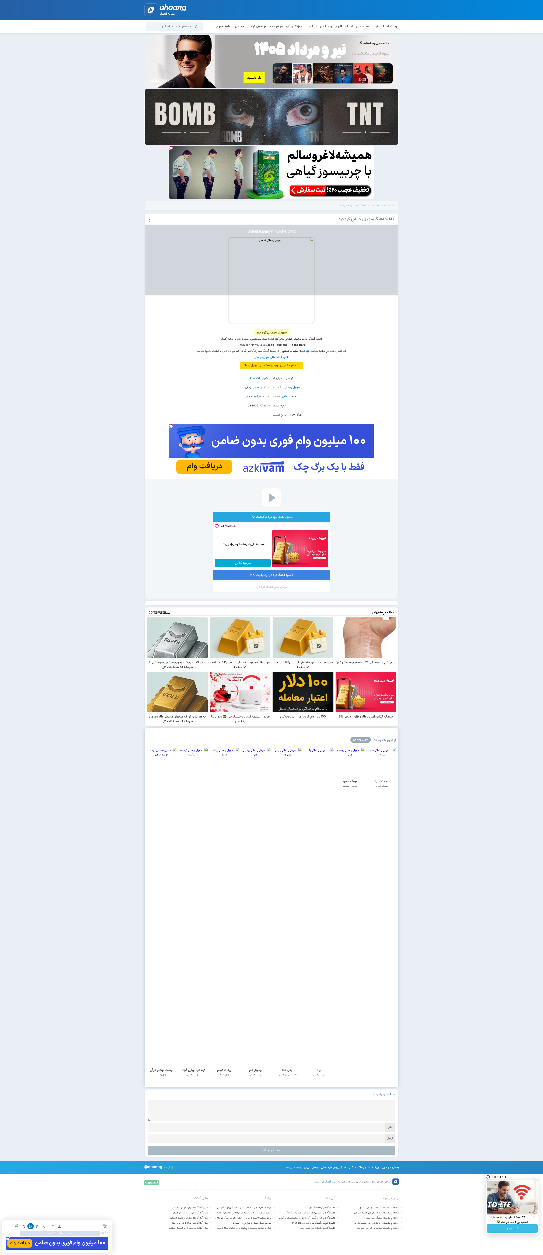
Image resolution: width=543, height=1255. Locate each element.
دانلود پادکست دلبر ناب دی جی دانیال (379, 1207)
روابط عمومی (223, 26)
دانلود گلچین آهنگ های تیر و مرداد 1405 (313, 1223)
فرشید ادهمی (252, 396)
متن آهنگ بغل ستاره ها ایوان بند (190, 1223)
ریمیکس (326, 26)
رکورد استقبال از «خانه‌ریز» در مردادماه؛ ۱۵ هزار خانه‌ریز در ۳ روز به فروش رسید (243, 1212)
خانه (391, 205)
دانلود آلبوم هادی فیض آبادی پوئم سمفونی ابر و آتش (307, 1218)
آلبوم (338, 26)
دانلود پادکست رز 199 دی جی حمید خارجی (376, 1212)
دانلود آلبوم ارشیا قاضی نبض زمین (317, 1228)
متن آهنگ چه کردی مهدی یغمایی (189, 1207)
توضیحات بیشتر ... (292, 1167)
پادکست (311, 26)
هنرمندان (362, 26)
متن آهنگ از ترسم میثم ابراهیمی (190, 1212)
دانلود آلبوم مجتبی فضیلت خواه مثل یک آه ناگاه (309, 1212)
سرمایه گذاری (243, 562)
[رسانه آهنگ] (173, 8)
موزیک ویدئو (294, 26)
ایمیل (390, 1138)
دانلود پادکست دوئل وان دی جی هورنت (378, 1228)
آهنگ (349, 26)
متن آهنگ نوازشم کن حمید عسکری (188, 1218)
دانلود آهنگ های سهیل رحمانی (271, 357)
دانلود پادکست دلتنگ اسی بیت (382, 1218)
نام (390, 1127)
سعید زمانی (380, 205)
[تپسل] (171, 148)
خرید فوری (512, 1228)
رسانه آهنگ (389, 26)
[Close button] (536, 1177)
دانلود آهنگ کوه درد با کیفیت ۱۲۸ (271, 517)
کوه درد (305, 351)
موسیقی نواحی (257, 26)
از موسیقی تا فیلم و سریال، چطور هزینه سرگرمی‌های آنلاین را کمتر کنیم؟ (243, 1218)
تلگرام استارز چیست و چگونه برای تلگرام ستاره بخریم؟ (243, 1228)
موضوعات (276, 26)
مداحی (239, 26)
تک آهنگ (254, 378)
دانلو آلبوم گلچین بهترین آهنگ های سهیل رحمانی (271, 365)
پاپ (283, 405)
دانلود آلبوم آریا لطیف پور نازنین (318, 1207)
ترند (375, 26)
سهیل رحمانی (291, 387)
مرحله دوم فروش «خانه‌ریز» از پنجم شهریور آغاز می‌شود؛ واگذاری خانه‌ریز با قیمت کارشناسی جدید (243, 1207)
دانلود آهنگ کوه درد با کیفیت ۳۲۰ (271, 575)
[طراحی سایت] (151, 1182)
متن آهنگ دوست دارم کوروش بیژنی (188, 1228)
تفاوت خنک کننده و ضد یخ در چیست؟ (251, 1223)
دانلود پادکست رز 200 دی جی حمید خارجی (376, 1223)
